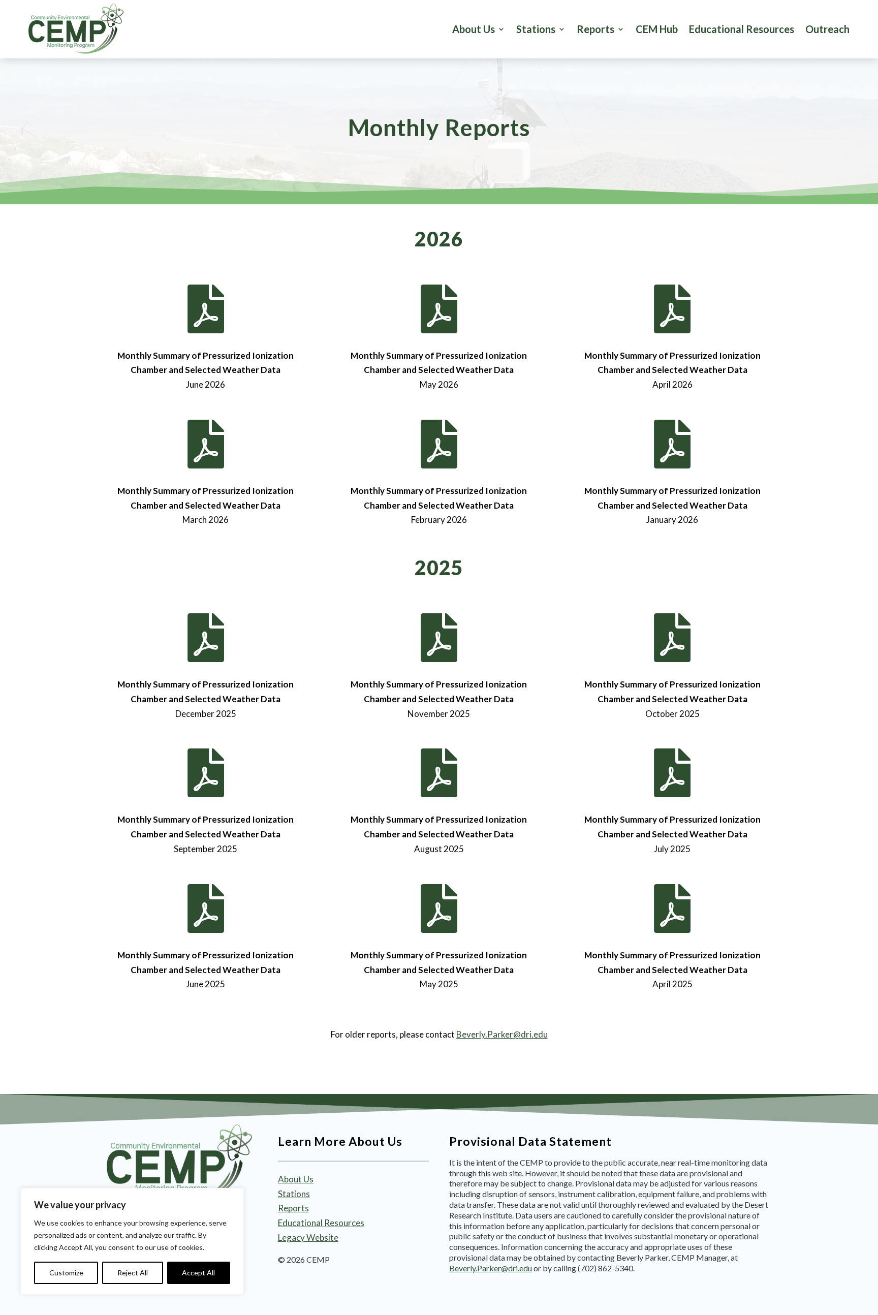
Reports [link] (293, 1208)
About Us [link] (473, 29)
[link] (75, 29)
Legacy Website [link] (308, 1237)
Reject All (132, 1272)
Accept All (198, 1272)
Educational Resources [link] (741, 29)
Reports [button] (595, 29)
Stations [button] (535, 29)
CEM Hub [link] (657, 29)
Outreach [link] (827, 29)
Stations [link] (294, 1193)
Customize (66, 1272)
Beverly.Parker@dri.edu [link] (502, 1034)
